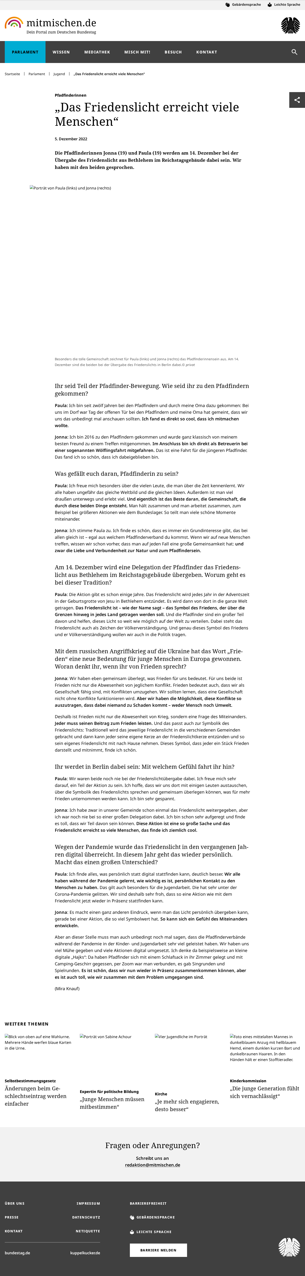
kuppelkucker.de (85, 1252)
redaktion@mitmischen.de (152, 1165)
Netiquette (88, 1231)
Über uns (15, 1203)
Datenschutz (86, 1217)
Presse (12, 1217)
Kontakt (14, 1231)
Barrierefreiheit (148, 1203)
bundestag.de (17, 1252)
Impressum (88, 1203)
